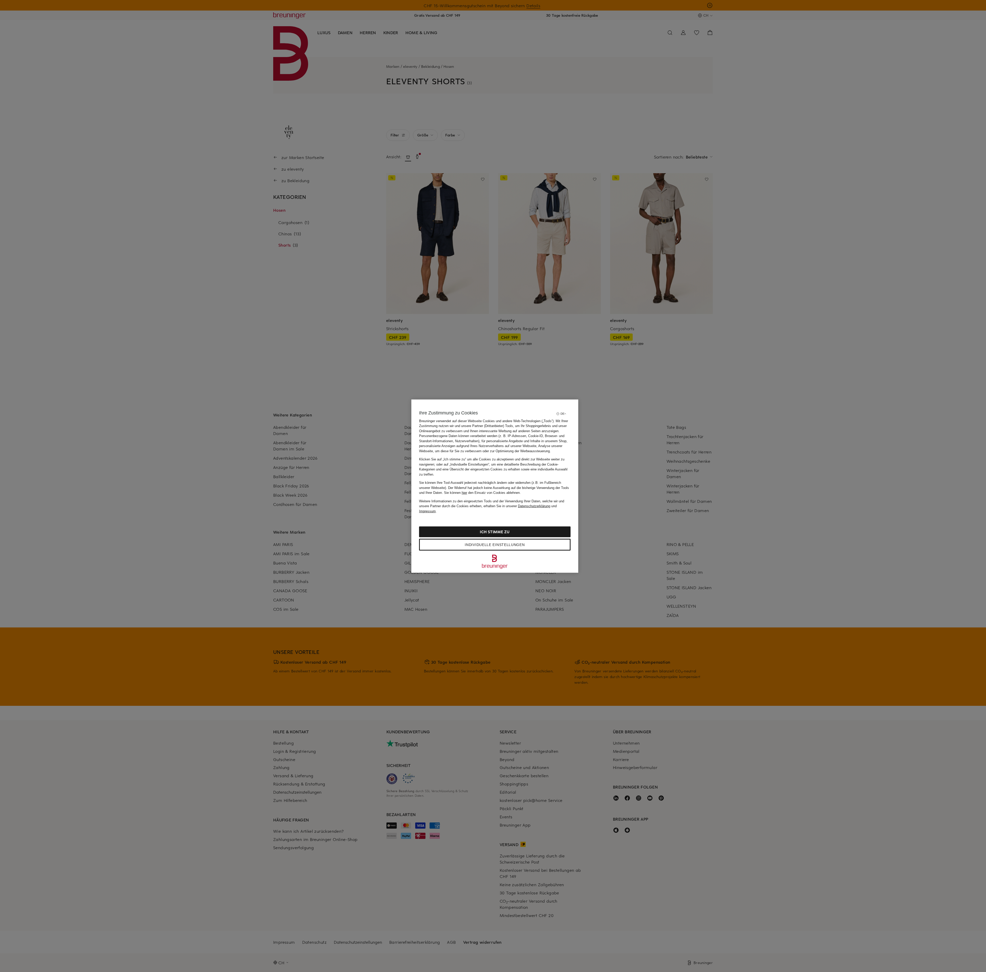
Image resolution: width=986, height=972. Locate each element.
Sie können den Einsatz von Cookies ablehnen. (482, 493)
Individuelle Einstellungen (495, 545)
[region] (494, 486)
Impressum (427, 511)
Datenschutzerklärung (534, 506)
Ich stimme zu (494, 531)
